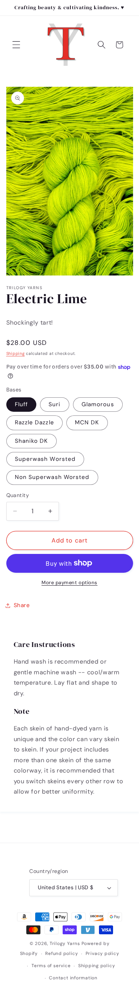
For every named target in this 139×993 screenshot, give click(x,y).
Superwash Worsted (45, 459)
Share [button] (22, 605)
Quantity (17, 495)
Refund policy (61, 953)
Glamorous (98, 404)
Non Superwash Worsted (52, 477)
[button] (16, 45)
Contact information (73, 978)
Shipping (15, 353)
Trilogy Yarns (66, 943)
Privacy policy (102, 953)
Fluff (21, 404)
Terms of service (51, 966)
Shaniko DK (31, 441)
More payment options (69, 582)
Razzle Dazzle (34, 422)
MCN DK (87, 422)
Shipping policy (96, 966)
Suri (54, 404)
